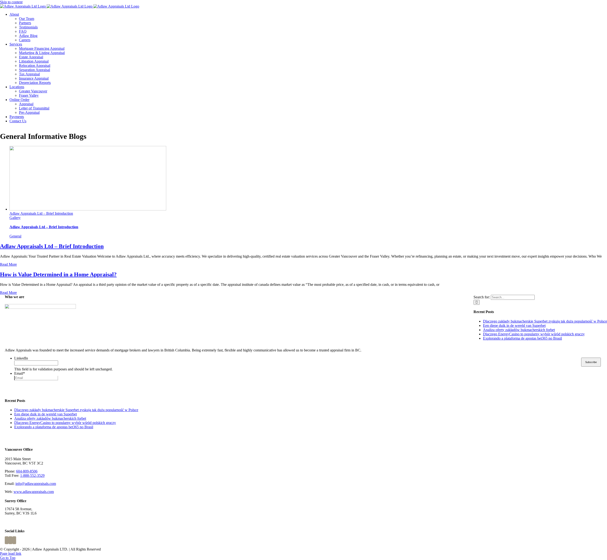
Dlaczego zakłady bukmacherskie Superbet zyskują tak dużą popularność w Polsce (545, 321)
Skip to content (11, 2)
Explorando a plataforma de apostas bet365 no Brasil (522, 338)
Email (19, 373)
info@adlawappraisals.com (35, 484)
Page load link (10, 553)
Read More (8, 264)
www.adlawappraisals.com (34, 492)
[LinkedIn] (14, 540)
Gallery (15, 218)
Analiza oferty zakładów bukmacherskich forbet (519, 330)
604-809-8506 (26, 471)
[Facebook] (7, 540)
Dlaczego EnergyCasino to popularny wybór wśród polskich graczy (534, 334)
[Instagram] (10, 540)
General (15, 236)
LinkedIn (21, 358)
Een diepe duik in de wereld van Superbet (514, 325)
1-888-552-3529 (32, 475)
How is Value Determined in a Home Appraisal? (58, 274)
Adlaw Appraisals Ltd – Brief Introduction (41, 213)
